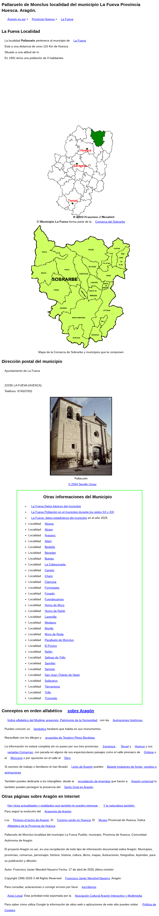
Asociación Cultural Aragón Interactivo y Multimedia (108, 895)
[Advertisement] (79, 93)
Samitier (50, 663)
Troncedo (51, 698)
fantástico (40, 729)
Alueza (49, 523)
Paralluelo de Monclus (59, 640)
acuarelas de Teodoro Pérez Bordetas (70, 737)
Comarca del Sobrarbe (110, 221)
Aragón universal (142, 781)
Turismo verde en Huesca (74, 820)
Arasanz (50, 535)
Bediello (50, 547)
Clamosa (50, 581)
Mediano (50, 622)
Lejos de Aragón (82, 766)
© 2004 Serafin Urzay (82, 484)
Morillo (49, 628)
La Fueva (67, 19)
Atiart (48, 541)
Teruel (125, 746)
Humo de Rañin (55, 611)
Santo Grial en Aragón (78, 787)
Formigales (52, 587)
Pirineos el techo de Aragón (31, 820)
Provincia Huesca (43, 19)
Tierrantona (52, 686)
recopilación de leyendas (94, 781)
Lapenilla (51, 616)
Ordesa (149, 752)
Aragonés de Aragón (58, 811)
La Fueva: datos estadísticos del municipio (59, 517)
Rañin (48, 651)
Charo (49, 576)
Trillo (48, 692)
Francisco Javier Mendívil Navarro (87, 878)
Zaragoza (109, 746)
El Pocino (51, 645)
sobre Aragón (80, 710)
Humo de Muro (54, 605)
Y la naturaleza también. (119, 805)
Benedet (50, 552)
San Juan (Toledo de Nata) (62, 675)
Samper (50, 669)
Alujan (49, 529)
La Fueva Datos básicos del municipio (56, 506)
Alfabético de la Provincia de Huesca (31, 826)
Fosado (50, 593)
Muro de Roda (54, 634)
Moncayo (17, 758)
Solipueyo (51, 680)
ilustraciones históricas (127, 720)
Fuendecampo (54, 599)
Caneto (49, 570)
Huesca (140, 746)
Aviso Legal (15, 895)
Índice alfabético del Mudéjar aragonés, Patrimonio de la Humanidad (52, 720)
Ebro (67, 758)
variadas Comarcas (20, 752)
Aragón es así (16, 19)
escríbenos (89, 887)
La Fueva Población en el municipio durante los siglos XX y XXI (72, 512)
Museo (103, 820)
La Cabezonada (55, 564)
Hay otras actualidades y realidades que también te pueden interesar (52, 805)
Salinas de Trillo (55, 657)
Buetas (49, 558)
